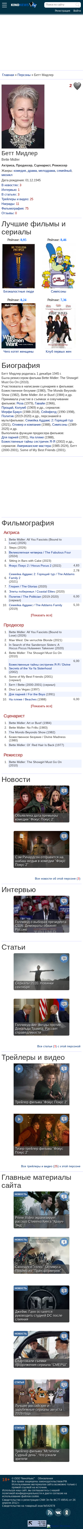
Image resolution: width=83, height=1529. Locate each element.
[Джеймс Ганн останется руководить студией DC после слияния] (41, 1304)
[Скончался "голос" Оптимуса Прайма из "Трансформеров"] (41, 1256)
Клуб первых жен (58, 351)
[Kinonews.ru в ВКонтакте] (58, 1512)
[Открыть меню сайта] (4, 5)
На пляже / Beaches (23, 699)
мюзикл (7, 175)
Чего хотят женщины (18, 351)
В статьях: (10, 194)
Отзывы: (9, 213)
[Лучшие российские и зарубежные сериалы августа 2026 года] (41, 1399)
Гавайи (40, 403)
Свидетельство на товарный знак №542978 (28, 1505)
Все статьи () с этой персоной (58, 1046)
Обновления (45, 1478)
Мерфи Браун (11, 412)
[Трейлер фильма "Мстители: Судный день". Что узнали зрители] (41, 1444)
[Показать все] (41, 615)
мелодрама (47, 170)
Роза (20, 403)
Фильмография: (15, 208)
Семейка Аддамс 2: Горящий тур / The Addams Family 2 (41, 576)
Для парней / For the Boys (27, 694)
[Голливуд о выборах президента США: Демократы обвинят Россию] (41, 915)
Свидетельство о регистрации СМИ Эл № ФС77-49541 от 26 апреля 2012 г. (39, 1501)
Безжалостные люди (18, 291)
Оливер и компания (26, 424)
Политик (7, 416)
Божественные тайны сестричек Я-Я (28, 441)
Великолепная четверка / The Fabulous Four (40, 552)
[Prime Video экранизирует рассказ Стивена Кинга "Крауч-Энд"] (41, 1210)
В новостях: (11, 185)
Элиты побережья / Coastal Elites (32, 591)
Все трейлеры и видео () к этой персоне (50, 1166)
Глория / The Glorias (23, 586)
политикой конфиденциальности (22, 1493)
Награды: (10, 204)
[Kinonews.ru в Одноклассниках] (67, 1512)
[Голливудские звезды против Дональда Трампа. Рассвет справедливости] (41, 1018)
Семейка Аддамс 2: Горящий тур (49, 420)
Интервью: (10, 189)
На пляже (37, 437)
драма (32, 170)
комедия (20, 170)
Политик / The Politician (25, 596)
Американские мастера (34, 446)
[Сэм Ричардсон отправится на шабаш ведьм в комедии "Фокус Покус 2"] (41, 850)
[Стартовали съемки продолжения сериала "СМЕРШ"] (41, 1350)
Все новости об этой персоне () (57, 878)
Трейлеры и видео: (17, 199)
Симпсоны (58, 291)
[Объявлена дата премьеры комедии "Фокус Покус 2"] (41, 805)
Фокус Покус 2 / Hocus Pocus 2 (30, 565)
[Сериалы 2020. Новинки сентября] (41, 972)
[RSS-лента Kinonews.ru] (50, 1512)
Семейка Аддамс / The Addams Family (35, 605)
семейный (64, 170)
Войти (77, 10)
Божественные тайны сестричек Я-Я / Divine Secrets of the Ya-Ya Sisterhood (39, 666)
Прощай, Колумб (13, 407)
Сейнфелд (49, 412)
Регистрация (62, 10)
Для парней (9, 437)
